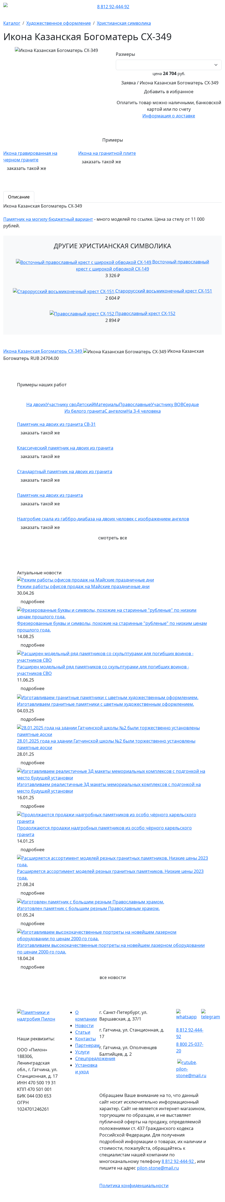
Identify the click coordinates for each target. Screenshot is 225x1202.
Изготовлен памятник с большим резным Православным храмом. (88, 908)
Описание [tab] (19, 197)
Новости (84, 1025)
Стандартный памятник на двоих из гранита (64, 471)
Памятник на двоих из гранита (50, 495)
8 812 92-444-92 (113, 7)
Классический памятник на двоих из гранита (65, 448)
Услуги (82, 1052)
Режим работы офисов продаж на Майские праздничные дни (83, 586)
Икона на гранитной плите (107, 153)
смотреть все (112, 538)
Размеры (126, 54)
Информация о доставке (168, 116)
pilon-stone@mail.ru (158, 1168)
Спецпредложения (95, 1058)
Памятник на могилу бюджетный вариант (48, 219)
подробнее (32, 602)
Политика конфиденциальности (133, 1185)
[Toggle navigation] (218, 6)
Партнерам (87, 1045)
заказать (26, 168)
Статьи (82, 1032)
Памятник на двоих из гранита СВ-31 (56, 424)
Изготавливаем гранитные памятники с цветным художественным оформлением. (105, 704)
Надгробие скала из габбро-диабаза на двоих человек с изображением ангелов (103, 519)
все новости (113, 977)
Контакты (85, 1039)
